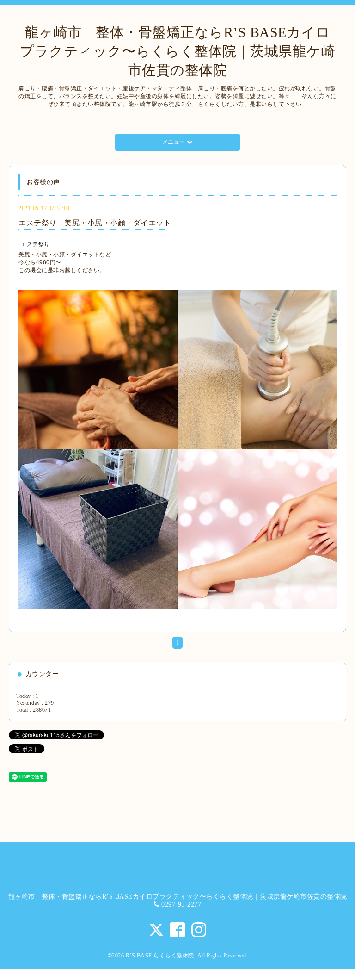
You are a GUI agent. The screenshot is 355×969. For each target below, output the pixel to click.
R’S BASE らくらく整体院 (160, 955)
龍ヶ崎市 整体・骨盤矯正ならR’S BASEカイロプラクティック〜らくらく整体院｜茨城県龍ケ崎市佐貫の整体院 (177, 51)
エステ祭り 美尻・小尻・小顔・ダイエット (94, 223)
